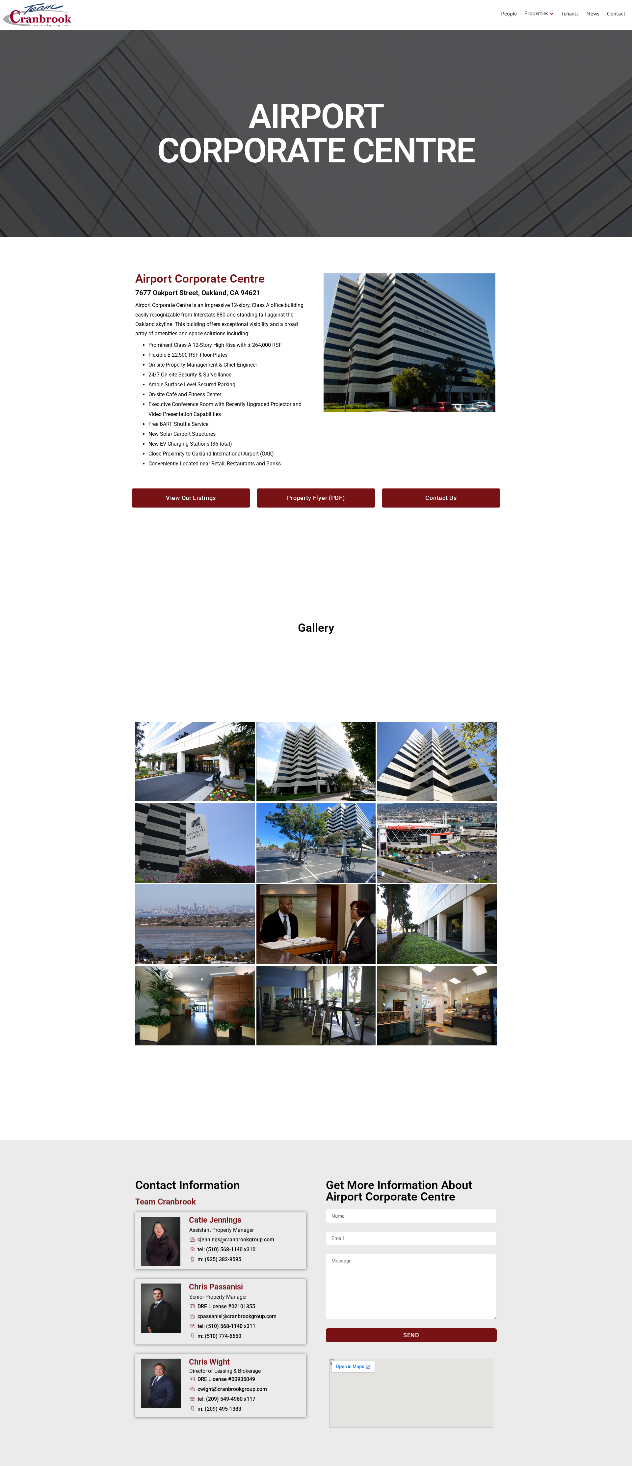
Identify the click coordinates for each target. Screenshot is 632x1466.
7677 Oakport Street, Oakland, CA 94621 (197, 293)
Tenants (570, 13)
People (509, 13)
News (592, 13)
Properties (536, 13)
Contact (616, 13)
